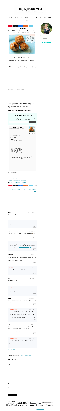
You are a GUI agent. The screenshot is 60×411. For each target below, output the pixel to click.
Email (9, 387)
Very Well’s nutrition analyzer (25, 247)
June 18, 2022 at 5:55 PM (33, 278)
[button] (30, 135)
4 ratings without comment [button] (25, 355)
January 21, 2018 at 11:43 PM (32, 309)
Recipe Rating (10, 364)
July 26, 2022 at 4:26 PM (33, 267)
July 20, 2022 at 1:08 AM (33, 254)
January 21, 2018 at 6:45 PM (32, 298)
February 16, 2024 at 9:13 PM (32, 231)
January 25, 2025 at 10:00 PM (32, 212)
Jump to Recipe (23, 28)
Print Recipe (32, 133)
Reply (34, 217)
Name (9, 383)
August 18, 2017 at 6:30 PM (32, 324)
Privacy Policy (40, 409)
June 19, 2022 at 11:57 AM (32, 287)
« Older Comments (11, 349)
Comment (10, 367)
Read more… (45, 38)
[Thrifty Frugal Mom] (30, 15)
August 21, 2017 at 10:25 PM (32, 338)
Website (9, 391)
